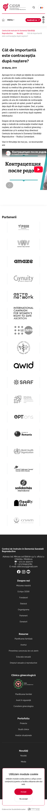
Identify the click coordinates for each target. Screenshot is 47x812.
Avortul (23, 645)
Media (23, 762)
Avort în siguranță (23, 700)
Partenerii (23, 616)
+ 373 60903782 (24, 564)
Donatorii (23, 622)
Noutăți (23, 756)
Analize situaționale (23, 735)
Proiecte (23, 723)
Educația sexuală (23, 657)
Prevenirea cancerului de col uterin (23, 651)
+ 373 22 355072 (25, 561)
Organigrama (23, 610)
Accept (23, 792)
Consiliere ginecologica (23, 706)
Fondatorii (23, 598)
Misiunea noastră (23, 586)
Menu (10, 20)
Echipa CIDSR (23, 592)
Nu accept (23, 799)
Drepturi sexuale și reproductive (23, 663)
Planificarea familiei (23, 694)
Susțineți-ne (32, 20)
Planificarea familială (23, 639)
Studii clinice (23, 729)
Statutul (23, 604)
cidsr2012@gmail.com (27, 566)
